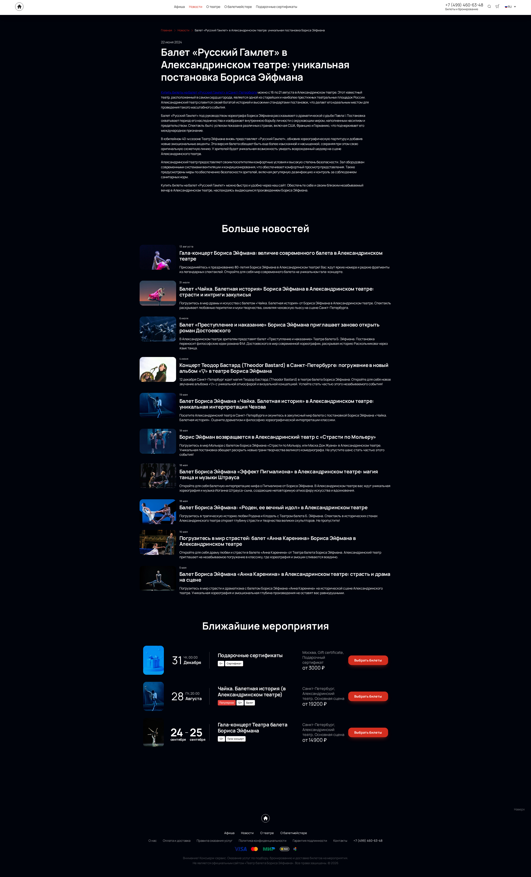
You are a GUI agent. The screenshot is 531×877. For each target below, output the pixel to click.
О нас (153, 840)
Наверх (519, 809)
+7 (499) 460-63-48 (464, 4)
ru (510, 7)
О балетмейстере (238, 7)
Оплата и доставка (176, 840)
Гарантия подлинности (310, 840)
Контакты (340, 840)
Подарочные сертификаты (276, 7)
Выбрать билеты (368, 660)
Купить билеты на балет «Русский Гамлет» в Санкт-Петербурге (209, 92)
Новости (195, 7)
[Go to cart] (497, 6)
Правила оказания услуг (215, 840)
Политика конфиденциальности (262, 840)
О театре (213, 7)
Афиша (179, 7)
